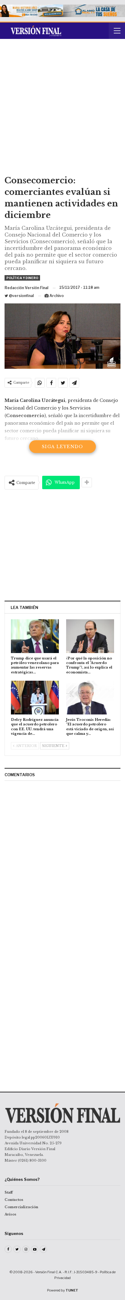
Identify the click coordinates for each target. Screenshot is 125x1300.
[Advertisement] (62, 109)
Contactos (14, 1200)
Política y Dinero (22, 278)
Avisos (10, 1214)
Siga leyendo (62, 446)
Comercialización (21, 1207)
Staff (9, 1192)
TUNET (72, 1290)
